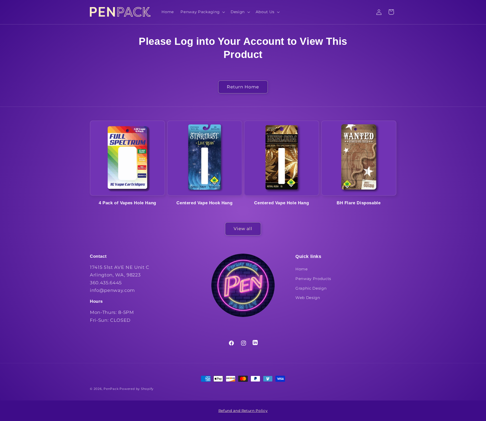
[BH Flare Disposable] (359, 158)
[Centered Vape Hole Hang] (282, 158)
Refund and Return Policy (243, 410)
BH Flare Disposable (358, 203)
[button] (202, 12)
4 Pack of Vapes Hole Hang (127, 203)
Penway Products (313, 278)
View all (243, 228)
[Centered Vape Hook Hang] (205, 158)
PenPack (111, 389)
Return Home (243, 86)
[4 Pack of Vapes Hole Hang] (127, 158)
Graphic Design (311, 288)
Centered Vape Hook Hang (204, 203)
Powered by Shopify (136, 389)
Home (301, 269)
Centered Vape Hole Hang (281, 203)
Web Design (307, 297)
